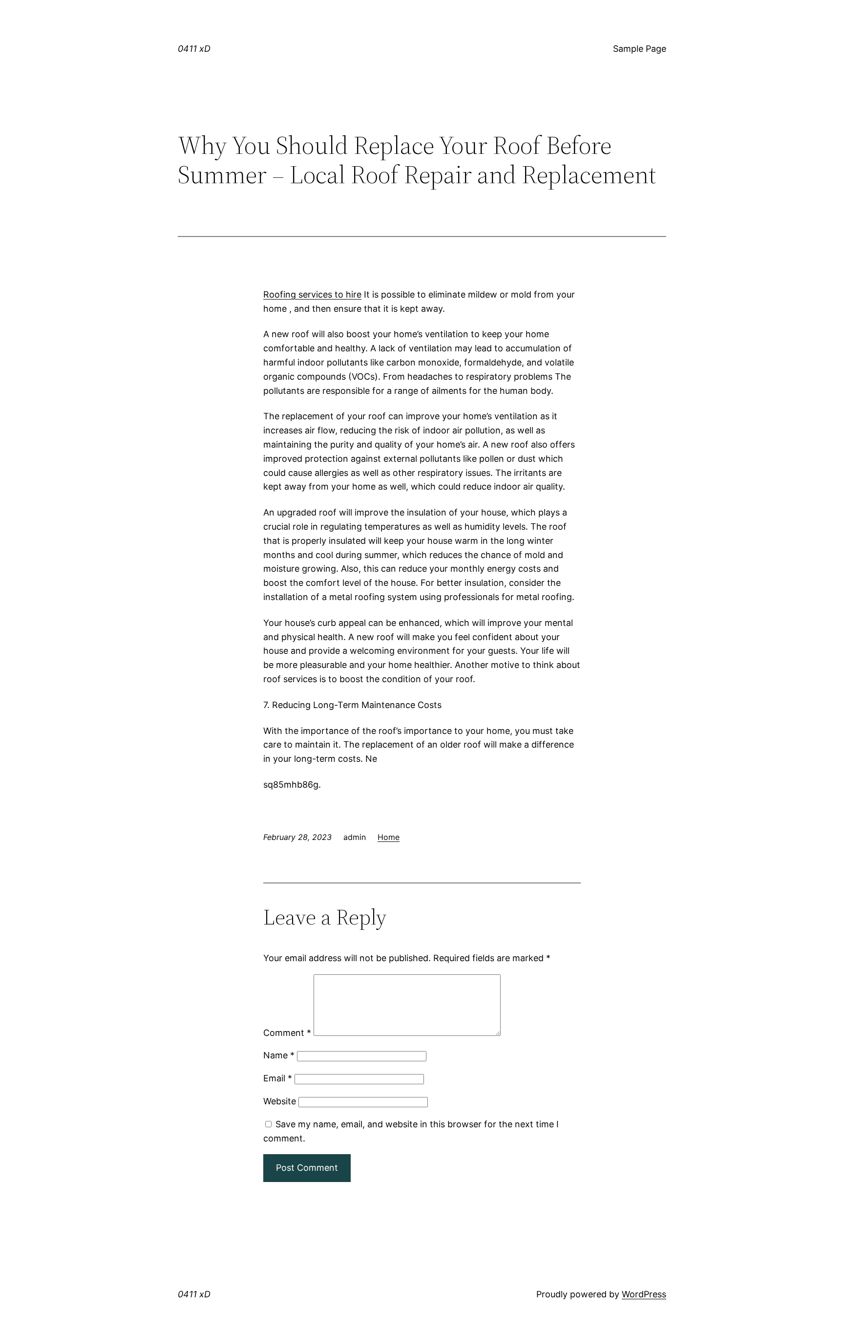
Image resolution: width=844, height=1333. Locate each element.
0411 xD (194, 48)
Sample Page (639, 48)
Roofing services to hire (312, 294)
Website (279, 1101)
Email (277, 1078)
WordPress (644, 1294)
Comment (287, 1033)
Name (279, 1055)
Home (389, 837)
